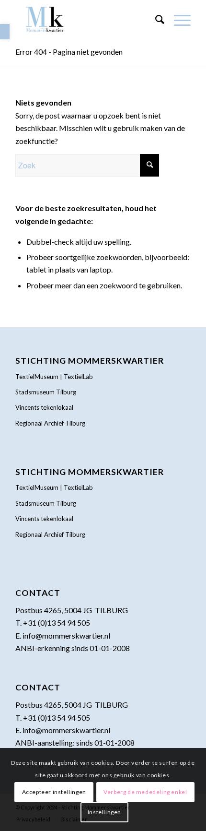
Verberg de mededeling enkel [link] (145, 791)
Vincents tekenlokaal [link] (44, 407)
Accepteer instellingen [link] (54, 791)
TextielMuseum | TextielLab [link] (54, 376)
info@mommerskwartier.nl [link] (66, 635)
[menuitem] (155, 19)
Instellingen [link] (104, 812)
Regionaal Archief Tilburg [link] (50, 423)
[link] (5, 31)
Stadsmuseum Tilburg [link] (45, 392)
